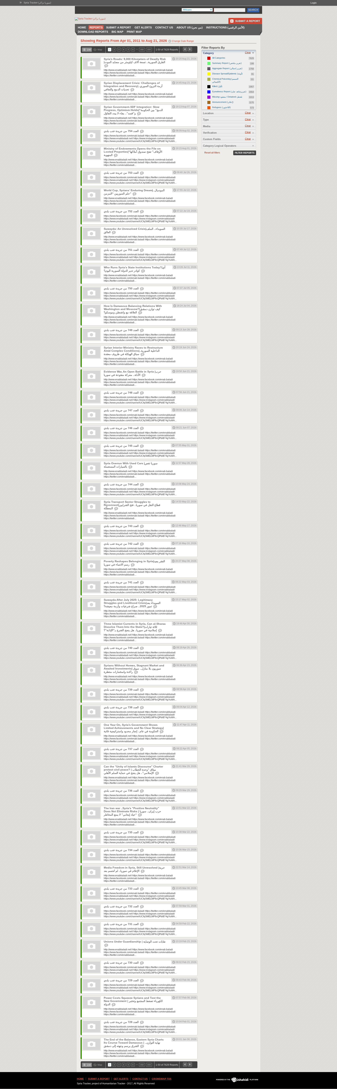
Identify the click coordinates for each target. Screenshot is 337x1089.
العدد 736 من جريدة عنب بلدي (121, 790)
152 (142, 49)
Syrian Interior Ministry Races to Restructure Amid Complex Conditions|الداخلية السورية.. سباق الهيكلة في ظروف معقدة (133, 351)
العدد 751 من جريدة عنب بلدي (121, 249)
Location (208, 113)
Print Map (134, 31)
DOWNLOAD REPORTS (93, 31)
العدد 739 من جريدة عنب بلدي (121, 689)
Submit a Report (247, 21)
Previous (185, 49)
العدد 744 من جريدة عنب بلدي (121, 484)
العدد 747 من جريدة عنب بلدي (121, 410)
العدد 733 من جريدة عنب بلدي (121, 888)
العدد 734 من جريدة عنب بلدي (121, 850)
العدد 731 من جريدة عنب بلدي (121, 924)
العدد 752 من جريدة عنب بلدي (121, 211)
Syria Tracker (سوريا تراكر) (37, 2)
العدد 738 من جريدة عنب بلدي (121, 707)
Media (206, 126)
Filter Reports (245, 153)
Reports (96, 27)
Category (208, 53)
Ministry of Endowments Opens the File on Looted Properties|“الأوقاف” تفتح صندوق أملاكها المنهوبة (133, 152)
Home (82, 27)
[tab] (228, 53)
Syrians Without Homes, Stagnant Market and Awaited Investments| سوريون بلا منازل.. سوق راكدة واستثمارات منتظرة (134, 668)
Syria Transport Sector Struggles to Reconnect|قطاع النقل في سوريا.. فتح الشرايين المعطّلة (132, 505)
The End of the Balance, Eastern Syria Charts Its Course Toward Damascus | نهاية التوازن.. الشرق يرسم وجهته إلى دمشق (134, 1043)
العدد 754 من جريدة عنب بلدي (121, 131)
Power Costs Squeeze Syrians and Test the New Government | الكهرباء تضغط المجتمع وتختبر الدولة (133, 1001)
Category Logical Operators (219, 145)
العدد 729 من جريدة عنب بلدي (121, 980)
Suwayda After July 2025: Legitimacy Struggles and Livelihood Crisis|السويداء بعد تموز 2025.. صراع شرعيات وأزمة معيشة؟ (132, 603)
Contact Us (164, 27)
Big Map (117, 31)
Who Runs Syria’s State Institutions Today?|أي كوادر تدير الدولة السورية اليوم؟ (134, 269)
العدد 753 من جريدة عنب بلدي (121, 172)
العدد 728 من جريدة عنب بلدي (121, 1022)
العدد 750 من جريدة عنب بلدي (121, 288)
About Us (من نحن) (189, 27)
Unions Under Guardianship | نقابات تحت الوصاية (135, 941)
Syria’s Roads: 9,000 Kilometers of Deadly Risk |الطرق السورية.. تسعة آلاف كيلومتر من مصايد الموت (135, 60)
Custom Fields (212, 139)
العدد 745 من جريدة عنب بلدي (121, 445)
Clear (248, 52)
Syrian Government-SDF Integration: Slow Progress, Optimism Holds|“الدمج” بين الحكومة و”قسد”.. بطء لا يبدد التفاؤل (133, 110)
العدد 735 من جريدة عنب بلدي (121, 832)
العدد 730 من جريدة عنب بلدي (121, 962)
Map (100, 49)
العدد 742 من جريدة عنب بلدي (121, 543)
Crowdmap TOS (161, 1079)
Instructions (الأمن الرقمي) (225, 27)
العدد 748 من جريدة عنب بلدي (121, 392)
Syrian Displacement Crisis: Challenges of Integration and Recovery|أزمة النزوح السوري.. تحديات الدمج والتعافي (133, 86)
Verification (210, 132)
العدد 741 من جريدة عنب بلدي (121, 582)
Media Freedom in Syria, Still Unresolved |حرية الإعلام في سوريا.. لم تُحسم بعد (134, 869)
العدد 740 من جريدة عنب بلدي (121, 647)
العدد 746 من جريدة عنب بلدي (121, 428)
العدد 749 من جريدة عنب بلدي (121, 330)
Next (190, 49)
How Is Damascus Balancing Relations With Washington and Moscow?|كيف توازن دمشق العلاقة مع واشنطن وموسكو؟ (133, 309)
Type (206, 119)
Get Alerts (143, 27)
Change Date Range (183, 41)
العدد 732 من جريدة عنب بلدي (121, 906)
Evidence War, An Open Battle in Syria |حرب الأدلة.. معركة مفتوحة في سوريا (132, 373)
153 (149, 49)
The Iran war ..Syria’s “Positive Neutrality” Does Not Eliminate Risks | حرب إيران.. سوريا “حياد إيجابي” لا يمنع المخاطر (132, 811)
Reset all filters (212, 152)
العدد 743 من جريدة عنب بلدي (121, 526)
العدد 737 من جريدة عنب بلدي (121, 749)
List (89, 49)
